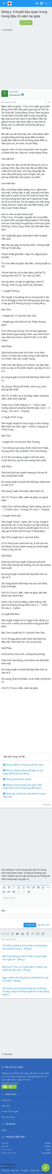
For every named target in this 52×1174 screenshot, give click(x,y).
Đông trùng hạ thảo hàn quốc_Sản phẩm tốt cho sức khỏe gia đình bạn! (22, 786)
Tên (3, 910)
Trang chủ (6, 1100)
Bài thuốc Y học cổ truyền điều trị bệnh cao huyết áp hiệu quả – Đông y (24, 968)
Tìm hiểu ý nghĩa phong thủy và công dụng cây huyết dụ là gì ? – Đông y (24, 947)
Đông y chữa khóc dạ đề (18, 779)
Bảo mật (15, 1170)
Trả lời (47, 804)
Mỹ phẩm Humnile (10, 1083)
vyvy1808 (46, 1153)
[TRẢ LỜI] (45, 1168)
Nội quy (5, 1170)
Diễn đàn (5, 1105)
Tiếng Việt (9, 1166)
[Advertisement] (26, 60)
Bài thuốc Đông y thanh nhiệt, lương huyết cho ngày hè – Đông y (24, 958)
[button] (4, 3)
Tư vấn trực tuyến (9, 1111)
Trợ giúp (24, 1170)
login (4, 1130)
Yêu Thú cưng (7, 1117)
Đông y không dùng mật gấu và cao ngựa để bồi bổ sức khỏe (23, 772)
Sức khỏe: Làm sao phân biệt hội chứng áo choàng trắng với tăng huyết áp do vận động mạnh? (25, 991)
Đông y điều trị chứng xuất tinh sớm (25, 764)
